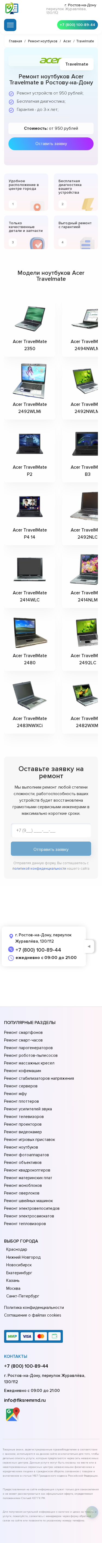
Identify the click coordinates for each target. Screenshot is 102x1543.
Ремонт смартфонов (23, 1032)
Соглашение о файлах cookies (32, 1315)
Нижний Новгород (23, 1257)
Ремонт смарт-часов (23, 1040)
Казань (13, 1280)
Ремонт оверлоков (21, 1193)
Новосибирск (19, 1264)
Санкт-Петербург (22, 1296)
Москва (13, 1288)
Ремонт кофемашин (22, 1070)
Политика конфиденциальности (34, 1307)
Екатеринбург (19, 1272)
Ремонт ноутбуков (21, 1147)
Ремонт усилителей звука (28, 1109)
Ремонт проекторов (23, 1124)
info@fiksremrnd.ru (25, 1400)
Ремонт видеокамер (23, 1131)
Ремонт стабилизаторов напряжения (39, 1078)
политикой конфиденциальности (39, 868)
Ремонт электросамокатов (29, 1216)
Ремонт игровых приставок (29, 1139)
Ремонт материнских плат (28, 1177)
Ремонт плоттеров (21, 1101)
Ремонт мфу (15, 1093)
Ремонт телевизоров (24, 1116)
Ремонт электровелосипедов (32, 1208)
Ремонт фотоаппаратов (26, 1154)
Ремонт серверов (21, 1086)
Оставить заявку (51, 143)
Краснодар (16, 1249)
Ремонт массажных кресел (29, 1063)
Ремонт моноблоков (23, 1185)
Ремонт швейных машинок (28, 1200)
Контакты (15, 1356)
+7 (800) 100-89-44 (77, 24)
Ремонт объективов (23, 1162)
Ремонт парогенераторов (28, 1047)
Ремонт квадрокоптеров (27, 1170)
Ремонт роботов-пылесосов (31, 1055)
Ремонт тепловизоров (25, 1223)
